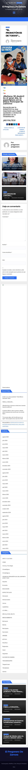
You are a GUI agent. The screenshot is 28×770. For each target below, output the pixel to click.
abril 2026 (4, 451)
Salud (3, 650)
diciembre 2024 (6, 501)
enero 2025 (5, 498)
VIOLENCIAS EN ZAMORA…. (9, 195)
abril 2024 (4, 530)
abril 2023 (4, 544)
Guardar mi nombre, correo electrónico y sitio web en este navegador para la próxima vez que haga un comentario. (13, 272)
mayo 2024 (5, 526)
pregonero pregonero (16, 40)
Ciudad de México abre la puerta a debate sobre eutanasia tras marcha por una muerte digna (13, 412)
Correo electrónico (7, 252)
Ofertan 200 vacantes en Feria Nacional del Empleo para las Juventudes (13, 180)
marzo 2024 (5, 534)
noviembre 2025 (6, 469)
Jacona (4, 603)
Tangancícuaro (6, 664)
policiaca (4, 639)
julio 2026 (4, 440)
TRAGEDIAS (5, 668)
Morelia (4, 624)
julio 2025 (4, 476)
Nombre (4, 244)
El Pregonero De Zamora (14, 6)
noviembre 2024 (6, 505)
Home (14, 766)
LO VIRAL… (5, 610)
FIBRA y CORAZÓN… (8, 402)
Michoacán (5, 621)
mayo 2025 (5, 483)
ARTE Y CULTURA (7, 558)
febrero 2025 (5, 494)
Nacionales (5, 632)
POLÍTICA (5, 642)
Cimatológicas (6, 569)
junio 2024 (5, 523)
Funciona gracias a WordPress (7, 763)
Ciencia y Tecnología (7, 565)
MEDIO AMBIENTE (7, 617)
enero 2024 (5, 541)
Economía (4, 585)
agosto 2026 (5, 436)
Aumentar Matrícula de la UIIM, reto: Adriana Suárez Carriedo (13, 166)
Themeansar (24, 763)
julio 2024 (4, 519)
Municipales (5, 628)
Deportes (4, 581)
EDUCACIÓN (5, 588)
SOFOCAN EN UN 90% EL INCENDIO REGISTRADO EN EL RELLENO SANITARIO (13, 424)
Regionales (5, 646)
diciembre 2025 (6, 465)
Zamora (7, 27)
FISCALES (5, 596)
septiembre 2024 (6, 512)
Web (3, 260)
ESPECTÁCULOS (7, 592)
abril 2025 (4, 487)
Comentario (5, 216)
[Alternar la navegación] (15, 19)
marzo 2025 (5, 490)
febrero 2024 (5, 537)
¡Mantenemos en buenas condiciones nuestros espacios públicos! (13, 722)
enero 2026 (5, 462)
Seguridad (5, 653)
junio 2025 (5, 480)
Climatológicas (6, 573)
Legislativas (5, 606)
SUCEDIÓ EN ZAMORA (8, 657)
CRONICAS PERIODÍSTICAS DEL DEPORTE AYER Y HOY (14, 577)
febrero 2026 (5, 458)
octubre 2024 (5, 508)
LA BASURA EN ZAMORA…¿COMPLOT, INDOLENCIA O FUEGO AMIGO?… (20, 131)
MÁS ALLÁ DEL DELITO (8, 614)
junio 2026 (5, 444)
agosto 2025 (5, 472)
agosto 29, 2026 (8, 693)
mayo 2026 (5, 447)
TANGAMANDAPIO (7, 660)
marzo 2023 (5, 548)
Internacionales (6, 599)
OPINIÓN (4, 635)
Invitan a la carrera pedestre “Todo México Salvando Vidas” (12, 691)
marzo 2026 (5, 454)
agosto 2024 (5, 516)
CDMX (4, 562)
